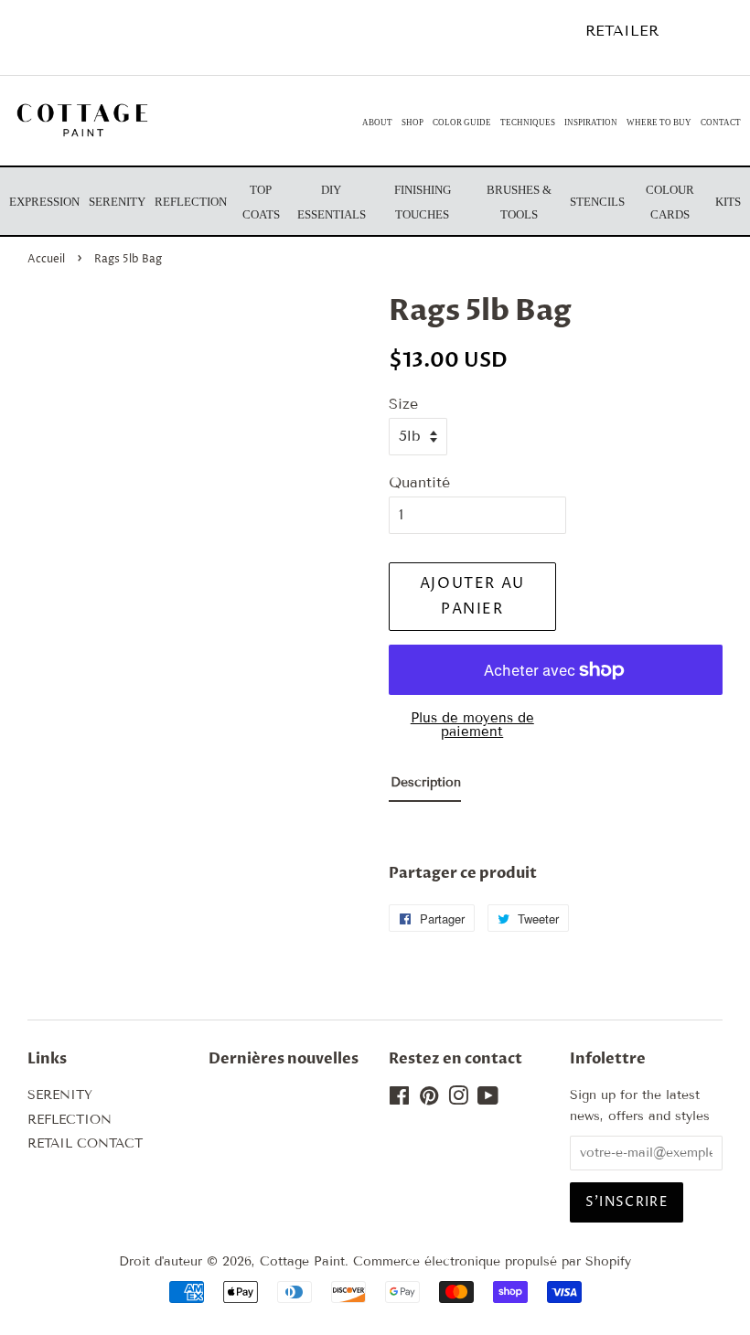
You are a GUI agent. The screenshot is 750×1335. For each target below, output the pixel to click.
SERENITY (59, 1095)
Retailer (622, 30)
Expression (44, 201)
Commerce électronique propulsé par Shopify (492, 1261)
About (377, 122)
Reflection (191, 201)
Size (403, 403)
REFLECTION (69, 1119)
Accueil (46, 259)
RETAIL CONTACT (85, 1143)
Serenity (117, 201)
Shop (412, 122)
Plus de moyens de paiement (472, 725)
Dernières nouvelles (284, 1059)
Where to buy (659, 122)
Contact (721, 122)
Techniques (527, 122)
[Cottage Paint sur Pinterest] (429, 1099)
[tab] (425, 787)
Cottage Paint (302, 1261)
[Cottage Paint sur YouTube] (487, 1099)
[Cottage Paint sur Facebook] (399, 1099)
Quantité (419, 482)
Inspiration (590, 122)
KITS (728, 201)
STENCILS (597, 201)
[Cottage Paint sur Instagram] (458, 1099)
